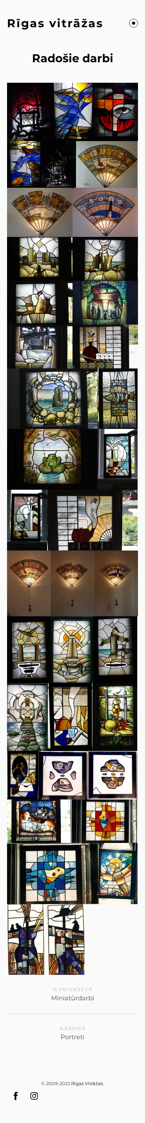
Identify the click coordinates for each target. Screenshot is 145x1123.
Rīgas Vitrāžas (87, 1083)
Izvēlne (133, 23)
